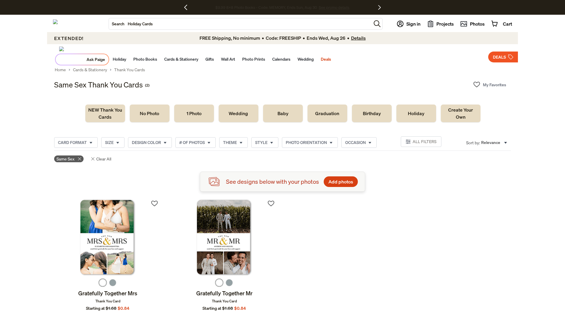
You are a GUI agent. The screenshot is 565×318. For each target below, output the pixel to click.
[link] (105, 113)
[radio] (103, 283)
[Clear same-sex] (79, 158)
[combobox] (240, 23)
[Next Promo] (379, 7)
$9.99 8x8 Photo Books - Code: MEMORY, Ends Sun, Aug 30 (266, 7)
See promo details (334, 7)
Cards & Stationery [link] (90, 70)
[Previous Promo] (188, 7)
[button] (377, 24)
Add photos (340, 181)
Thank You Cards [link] (129, 70)
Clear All (103, 159)
